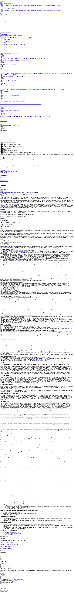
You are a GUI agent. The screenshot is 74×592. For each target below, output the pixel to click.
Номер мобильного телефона (6, 568)
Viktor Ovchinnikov (11, 76)
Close (2, 190)
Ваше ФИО (2, 563)
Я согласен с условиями (6, 579)
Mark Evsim (23, 60)
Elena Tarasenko (17, 60)
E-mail (1, 574)
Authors (1, 4)
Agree (2, 2)
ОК (12, 581)
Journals (2, 3)
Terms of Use (49, 0)
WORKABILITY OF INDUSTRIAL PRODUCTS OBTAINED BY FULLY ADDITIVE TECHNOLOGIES (20, 104)
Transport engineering (11, 5)
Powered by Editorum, (29, 192)
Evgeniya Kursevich (4, 106)
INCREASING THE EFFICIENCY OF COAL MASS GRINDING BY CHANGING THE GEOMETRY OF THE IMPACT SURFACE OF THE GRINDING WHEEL (32, 89)
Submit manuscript (3, 14)
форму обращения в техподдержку (14, 533)
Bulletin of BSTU (3, 5)
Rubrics (1, 6)
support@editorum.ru (15, 532)
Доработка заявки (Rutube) (5, 548)
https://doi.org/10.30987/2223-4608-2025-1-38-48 (9, 125)
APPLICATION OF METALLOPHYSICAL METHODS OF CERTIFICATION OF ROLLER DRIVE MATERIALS (22, 58)
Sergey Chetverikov (4, 91)
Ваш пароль (2, 575)
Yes (1, 557)
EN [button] (1, 16)
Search (1, 12)
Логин (1, 588)
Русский (4, 18)
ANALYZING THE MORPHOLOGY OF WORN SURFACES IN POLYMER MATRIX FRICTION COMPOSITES (22, 46)
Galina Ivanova (3, 60)
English (4, 19)
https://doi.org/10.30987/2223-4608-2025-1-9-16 (9, 64)
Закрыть (2, 582)
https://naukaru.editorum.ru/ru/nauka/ (10, 247)
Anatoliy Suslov (3, 180)
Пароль (1, 589)
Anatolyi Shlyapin (3, 76)
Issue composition (6, 41)
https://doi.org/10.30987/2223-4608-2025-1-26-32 (9, 95)
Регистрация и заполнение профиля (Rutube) (9, 544)
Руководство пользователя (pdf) (6, 542)
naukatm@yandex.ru (4, 181)
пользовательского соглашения (17, 579)
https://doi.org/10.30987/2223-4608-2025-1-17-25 (9, 80)
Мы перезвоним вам (4, 536)
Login (24, 194)
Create (5, 193)
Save (5, 190)
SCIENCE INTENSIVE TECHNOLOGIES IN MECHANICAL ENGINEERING (15, 37)
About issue (5, 42)
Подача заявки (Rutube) (5, 546)
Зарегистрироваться (8, 582)
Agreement (2, 192)
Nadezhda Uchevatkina (20, 76)
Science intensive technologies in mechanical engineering (25, 5)
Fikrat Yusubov (3, 49)
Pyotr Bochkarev (3, 121)
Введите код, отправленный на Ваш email (8, 580)
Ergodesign (58, 5)
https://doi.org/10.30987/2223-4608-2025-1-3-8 (9, 53)
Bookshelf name (4, 188)
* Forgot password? (28, 194)
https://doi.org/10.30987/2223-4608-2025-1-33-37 (9, 110)
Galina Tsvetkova (10, 60)
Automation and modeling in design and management (46, 5)
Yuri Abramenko (12, 106)
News (14, 3)
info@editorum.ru (7, 226)
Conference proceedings (8, 3)
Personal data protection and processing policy (13, 192)
